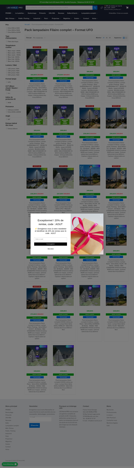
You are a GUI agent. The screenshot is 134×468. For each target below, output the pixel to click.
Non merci (51, 248)
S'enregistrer (50, 244)
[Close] (101, 216)
